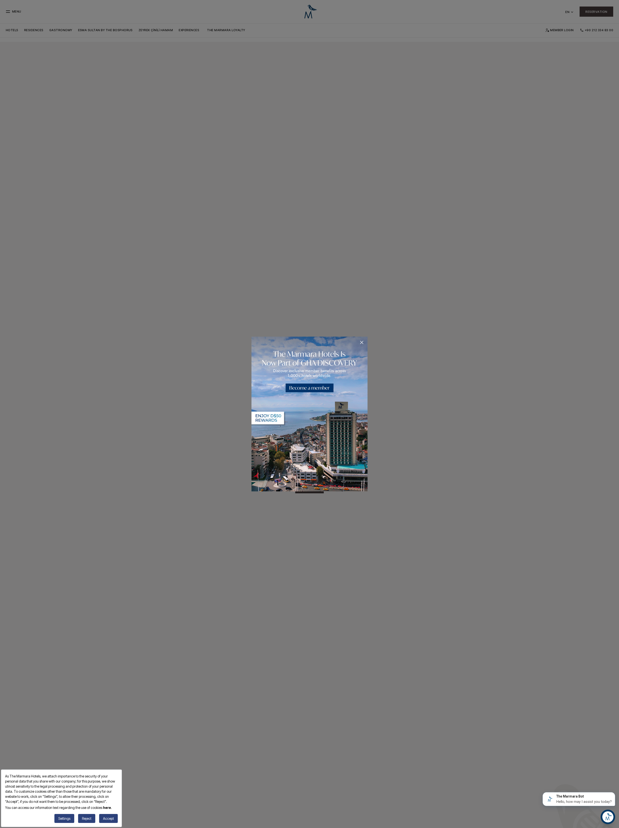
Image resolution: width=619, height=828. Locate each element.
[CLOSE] (362, 342)
